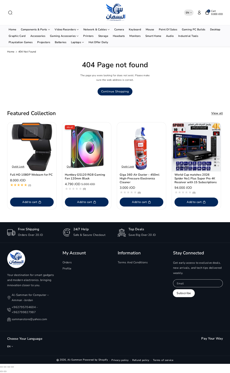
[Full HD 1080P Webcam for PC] (31, 146)
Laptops (76, 42)
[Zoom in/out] (12, 366)
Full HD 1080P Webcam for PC (31, 175)
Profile (67, 269)
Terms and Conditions (133, 262)
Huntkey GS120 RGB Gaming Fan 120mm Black (85, 176)
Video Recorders (65, 29)
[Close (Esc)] (1, 366)
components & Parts (34, 29)
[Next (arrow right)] (5, 371)
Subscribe (184, 293)
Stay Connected (188, 253)
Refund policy (140, 360)
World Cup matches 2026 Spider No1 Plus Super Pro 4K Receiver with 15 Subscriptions (195, 178)
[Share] (5, 366)
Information (129, 253)
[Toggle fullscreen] (8, 366)
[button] (10, 13)
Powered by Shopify (95, 359)
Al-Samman (75, 359)
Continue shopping (115, 91)
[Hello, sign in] (199, 13)
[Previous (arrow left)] (1, 371)
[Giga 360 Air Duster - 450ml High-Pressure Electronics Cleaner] (141, 146)
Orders (67, 262)
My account (74, 253)
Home (10, 51)
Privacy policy (120, 360)
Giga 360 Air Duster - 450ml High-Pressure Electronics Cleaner (139, 178)
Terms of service (163, 360)
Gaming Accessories (63, 36)
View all (217, 113)
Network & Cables (95, 29)
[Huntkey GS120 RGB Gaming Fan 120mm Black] (86, 146)
